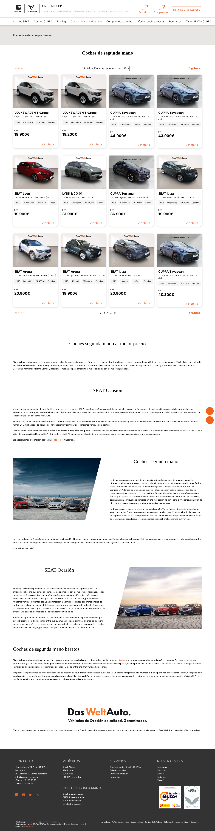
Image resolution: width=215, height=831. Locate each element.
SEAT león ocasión (72, 800)
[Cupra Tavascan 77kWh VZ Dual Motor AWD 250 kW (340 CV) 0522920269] (179, 91)
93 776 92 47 (28, 783)
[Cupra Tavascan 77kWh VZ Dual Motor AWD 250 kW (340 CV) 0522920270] (131, 91)
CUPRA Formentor (72, 777)
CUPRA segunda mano (74, 797)
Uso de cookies (137, 822)
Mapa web (179, 822)
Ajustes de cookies (192, 822)
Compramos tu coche (119, 21)
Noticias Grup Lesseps (186, 9)
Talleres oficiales (118, 770)
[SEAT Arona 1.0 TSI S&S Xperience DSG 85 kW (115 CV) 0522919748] (35, 250)
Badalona (161, 777)
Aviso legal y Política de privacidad (115, 822)
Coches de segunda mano (86, 21)
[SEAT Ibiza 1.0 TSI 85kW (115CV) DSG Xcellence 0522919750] (179, 172)
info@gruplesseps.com (26, 777)
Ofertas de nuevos (119, 773)
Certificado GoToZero (153, 822)
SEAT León (68, 770)
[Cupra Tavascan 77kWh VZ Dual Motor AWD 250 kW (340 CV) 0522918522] (179, 250)
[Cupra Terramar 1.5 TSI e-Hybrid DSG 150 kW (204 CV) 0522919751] (131, 172)
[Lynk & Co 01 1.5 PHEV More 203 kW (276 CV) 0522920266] (83, 172)
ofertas (121, 660)
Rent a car (175, 21)
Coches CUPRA (43, 21)
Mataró (160, 780)
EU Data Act (168, 822)
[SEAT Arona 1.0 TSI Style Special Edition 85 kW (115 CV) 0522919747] (83, 250)
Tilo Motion (29, 826)
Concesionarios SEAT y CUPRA (125, 767)
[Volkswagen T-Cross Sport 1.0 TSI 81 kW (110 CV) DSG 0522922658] (35, 91)
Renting (61, 21)
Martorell (161, 770)
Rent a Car (115, 777)
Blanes (160, 773)
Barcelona (162, 767)
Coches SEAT (21, 21)
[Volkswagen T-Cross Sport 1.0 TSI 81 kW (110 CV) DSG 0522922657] (83, 91)
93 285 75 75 (29, 780)
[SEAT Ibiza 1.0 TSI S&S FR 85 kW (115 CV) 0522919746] (131, 250)
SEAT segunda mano (73, 794)
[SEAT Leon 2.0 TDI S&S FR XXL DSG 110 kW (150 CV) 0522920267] (35, 172)
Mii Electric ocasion (72, 803)
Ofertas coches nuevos (150, 21)
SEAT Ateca (69, 767)
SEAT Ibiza (68, 773)
